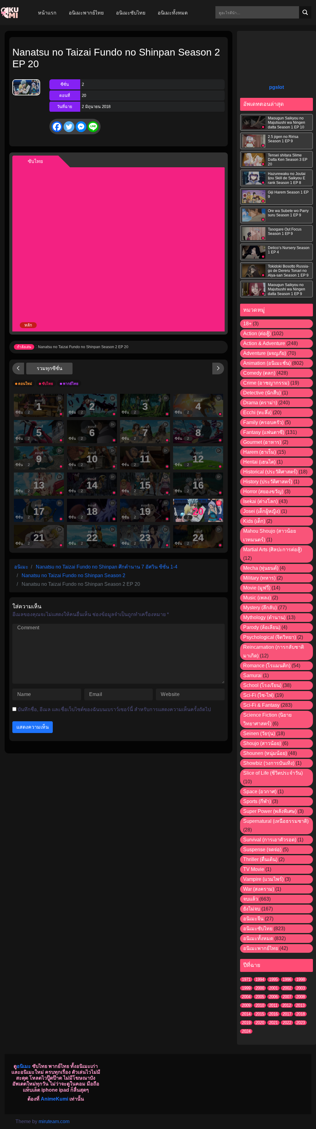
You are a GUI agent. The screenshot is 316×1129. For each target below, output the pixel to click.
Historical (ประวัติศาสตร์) (270, 471)
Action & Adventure (264, 343)
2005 (260, 996)
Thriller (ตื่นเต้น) (260, 859)
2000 (260, 988)
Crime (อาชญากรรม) (266, 382)
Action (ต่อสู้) (257, 333)
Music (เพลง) (257, 597)
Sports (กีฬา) (257, 801)
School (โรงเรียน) (262, 685)
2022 (287, 1022)
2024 (246, 1031)
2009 (246, 1005)
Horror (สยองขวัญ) (263, 491)
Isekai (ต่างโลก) (260, 501)
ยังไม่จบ (251, 908)
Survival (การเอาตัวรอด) (269, 839)
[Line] (93, 126)
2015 (260, 1014)
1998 (300, 979)
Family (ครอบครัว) (263, 422)
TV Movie (253, 869)
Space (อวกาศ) (259, 791)
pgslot (276, 87)
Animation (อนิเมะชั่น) (267, 363)
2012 (286, 1005)
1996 (287, 979)
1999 (246, 988)
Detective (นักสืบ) (262, 392)
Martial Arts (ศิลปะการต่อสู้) (272, 549)
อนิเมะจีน (253, 918)
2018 (300, 1014)
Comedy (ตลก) (259, 373)
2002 (287, 988)
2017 (287, 1014)
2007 (287, 996)
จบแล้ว (250, 899)
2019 (246, 1022)
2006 (273, 996)
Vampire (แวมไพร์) (263, 879)
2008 (300, 996)
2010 (260, 1005)
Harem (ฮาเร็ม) (259, 452)
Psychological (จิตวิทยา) (269, 637)
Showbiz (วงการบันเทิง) (268, 763)
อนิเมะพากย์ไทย (260, 948)
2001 (273, 988)
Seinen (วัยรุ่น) (259, 733)
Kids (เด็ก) (254, 521)
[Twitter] (69, 126)
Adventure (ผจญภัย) (264, 353)
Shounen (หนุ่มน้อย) (265, 753)
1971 (246, 979)
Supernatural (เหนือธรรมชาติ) (276, 821)
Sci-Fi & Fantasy (261, 705)
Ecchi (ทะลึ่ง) (257, 412)
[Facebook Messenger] (81, 126)
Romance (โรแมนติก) (266, 665)
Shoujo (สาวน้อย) (262, 743)
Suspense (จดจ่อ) (262, 849)
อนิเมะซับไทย (257, 928)
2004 (246, 996)
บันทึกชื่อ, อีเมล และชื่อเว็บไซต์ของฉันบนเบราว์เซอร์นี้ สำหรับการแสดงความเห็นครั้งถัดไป (114, 709)
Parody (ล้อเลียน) (261, 627)
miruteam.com (54, 1121)
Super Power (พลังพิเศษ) (270, 811)
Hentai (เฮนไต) (259, 462)
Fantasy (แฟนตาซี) (263, 432)
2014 (246, 1014)
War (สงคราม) (258, 889)
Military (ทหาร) (259, 578)
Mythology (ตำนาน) (264, 617)
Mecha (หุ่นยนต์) (260, 568)
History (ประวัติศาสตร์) (267, 481)
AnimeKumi (54, 1099)
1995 (273, 979)
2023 (300, 1022)
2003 (300, 988)
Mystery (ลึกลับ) (260, 607)
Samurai (252, 675)
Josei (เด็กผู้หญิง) (261, 511)
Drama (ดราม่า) (260, 402)
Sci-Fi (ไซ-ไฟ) (258, 695)
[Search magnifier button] (305, 12)
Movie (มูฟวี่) (256, 587)
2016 (273, 1014)
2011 (273, 1005)
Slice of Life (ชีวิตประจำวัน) (273, 773)
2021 (273, 1022)
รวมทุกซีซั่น (49, 368)
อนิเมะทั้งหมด (258, 938)
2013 (300, 1005)
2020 (260, 1022)
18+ (247, 323)
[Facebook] (57, 126)
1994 (260, 979)
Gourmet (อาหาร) (262, 442)
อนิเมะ (24, 1066)
